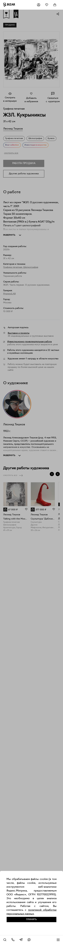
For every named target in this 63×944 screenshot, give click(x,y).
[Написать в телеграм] (21, 939)
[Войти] (38, 4)
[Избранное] (46, 4)
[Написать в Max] (29, 939)
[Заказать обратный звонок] (13, 940)
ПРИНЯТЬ (31, 919)
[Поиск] (4, 940)
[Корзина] (54, 4)
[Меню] (58, 939)
